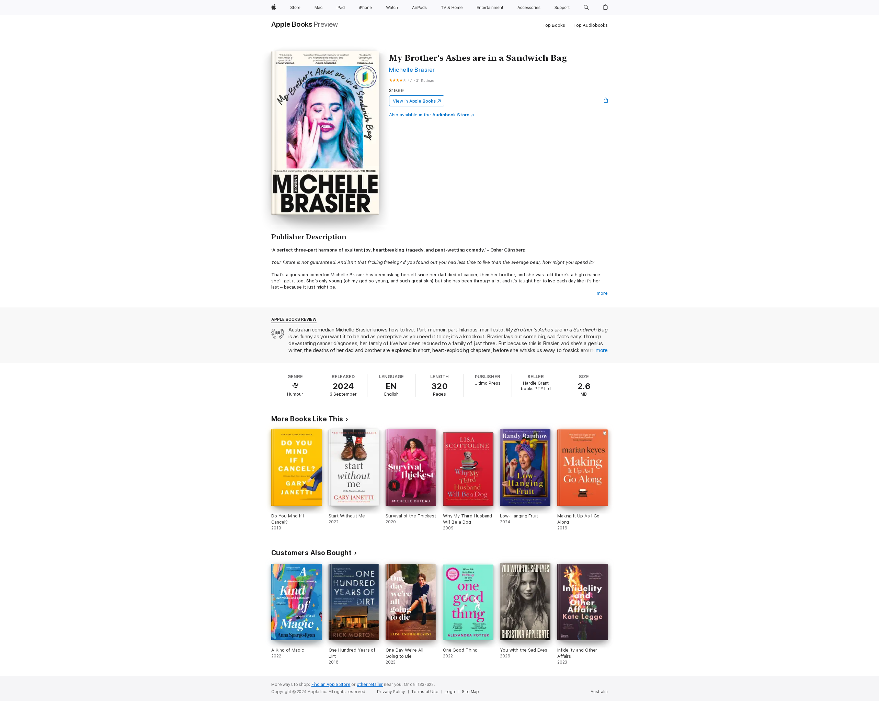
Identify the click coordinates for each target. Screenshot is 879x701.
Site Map (470, 691)
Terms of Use (424, 691)
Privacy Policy (391, 691)
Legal (450, 691)
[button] (586, 7)
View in (414, 101)
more (602, 293)
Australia (599, 691)
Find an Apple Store (331, 684)
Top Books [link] (554, 25)
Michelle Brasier (412, 69)
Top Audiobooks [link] (590, 25)
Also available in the (429, 114)
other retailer (370, 684)
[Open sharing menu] (606, 100)
